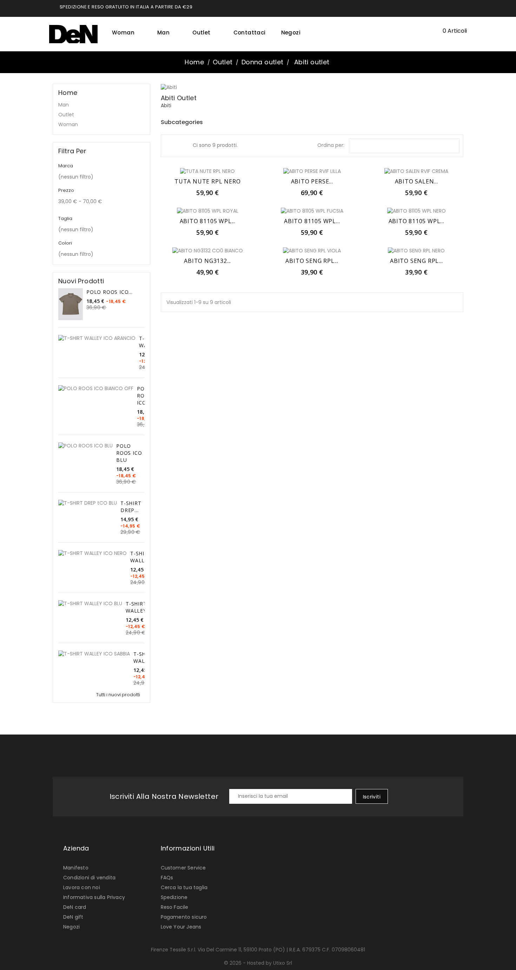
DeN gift (73, 916)
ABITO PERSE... (312, 181)
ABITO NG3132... (207, 261)
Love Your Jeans (181, 926)
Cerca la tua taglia (184, 887)
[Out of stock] (192, 171)
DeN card (74, 907)
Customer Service (183, 867)
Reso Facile (174, 907)
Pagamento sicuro (184, 916)
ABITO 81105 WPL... (208, 221)
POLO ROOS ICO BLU (129, 452)
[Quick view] (223, 171)
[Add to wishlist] (207, 171)
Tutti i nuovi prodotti (120, 694)
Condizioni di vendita (89, 877)
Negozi (290, 32)
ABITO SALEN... (416, 181)
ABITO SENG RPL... (311, 261)
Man (166, 32)
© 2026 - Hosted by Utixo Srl (258, 962)
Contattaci (249, 32)
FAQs (167, 877)
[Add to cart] (401, 171)
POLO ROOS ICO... (109, 292)
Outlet (204, 32)
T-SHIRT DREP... (130, 506)
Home (68, 92)
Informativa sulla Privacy (94, 897)
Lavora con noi (81, 887)
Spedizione (174, 897)
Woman (126, 32)
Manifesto (75, 867)
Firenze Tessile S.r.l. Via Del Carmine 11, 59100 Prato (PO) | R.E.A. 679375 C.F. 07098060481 (258, 949)
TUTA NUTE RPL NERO (207, 181)
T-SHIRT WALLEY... (142, 557)
